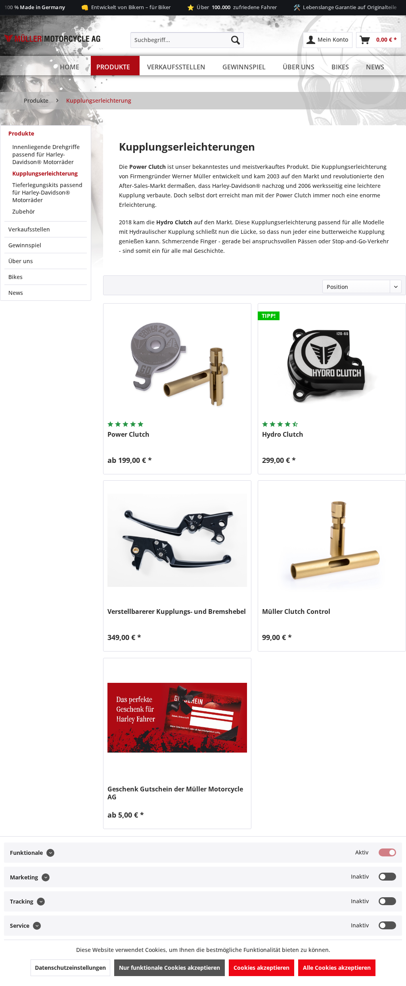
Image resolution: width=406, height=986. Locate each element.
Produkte (21, 133)
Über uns (20, 261)
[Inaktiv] (387, 877)
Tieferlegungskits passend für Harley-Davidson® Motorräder (47, 192)
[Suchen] (235, 40)
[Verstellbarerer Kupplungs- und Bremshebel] (177, 540)
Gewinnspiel (24, 245)
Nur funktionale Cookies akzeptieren (169, 967)
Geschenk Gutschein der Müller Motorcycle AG (175, 793)
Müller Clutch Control (296, 612)
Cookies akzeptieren (261, 967)
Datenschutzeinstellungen (70, 967)
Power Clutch (128, 434)
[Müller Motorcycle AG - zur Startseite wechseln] (52, 52)
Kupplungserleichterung (45, 173)
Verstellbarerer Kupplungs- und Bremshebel (176, 612)
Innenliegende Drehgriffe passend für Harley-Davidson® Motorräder (46, 154)
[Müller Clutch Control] (332, 540)
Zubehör (23, 211)
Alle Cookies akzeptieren (337, 967)
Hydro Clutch (282, 434)
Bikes (15, 277)
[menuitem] (187, 40)
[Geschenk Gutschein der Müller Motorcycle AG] (177, 717)
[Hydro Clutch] (332, 363)
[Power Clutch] (177, 363)
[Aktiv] (387, 852)
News (15, 292)
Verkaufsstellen (29, 229)
